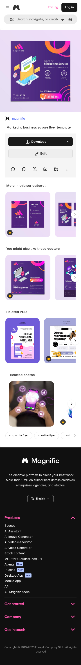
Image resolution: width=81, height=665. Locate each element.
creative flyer (46, 435)
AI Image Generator (18, 537)
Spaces (9, 526)
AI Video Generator (18, 542)
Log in (69, 7)
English (40, 498)
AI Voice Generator (18, 548)
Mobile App (12, 581)
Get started (14, 603)
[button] (40, 498)
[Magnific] (40, 461)
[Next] (75, 214)
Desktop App (17, 575)
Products (12, 517)
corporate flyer (19, 435)
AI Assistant (12, 531)
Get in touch (14, 629)
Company (12, 616)
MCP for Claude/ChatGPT (23, 559)
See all (41, 186)
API (6, 587)
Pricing (52, 7)
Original (28, 39)
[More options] (66, 169)
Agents (13, 564)
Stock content (14, 553)
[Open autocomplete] (10, 19)
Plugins (13, 570)
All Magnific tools (16, 592)
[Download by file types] (68, 141)
